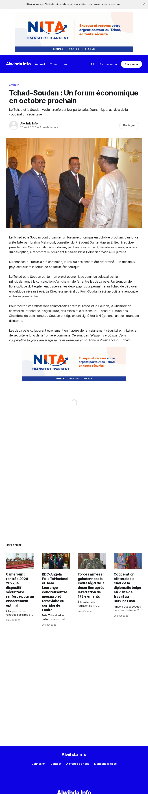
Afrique (14, 85)
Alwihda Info (18, 63)
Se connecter (108, 64)
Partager (129, 125)
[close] (144, 4)
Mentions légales (105, 763)
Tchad (54, 64)
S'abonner (131, 64)
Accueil (40, 64)
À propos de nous (77, 763)
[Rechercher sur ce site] (93, 64)
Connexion (38, 763)
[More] (65, 64)
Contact (56, 763)
